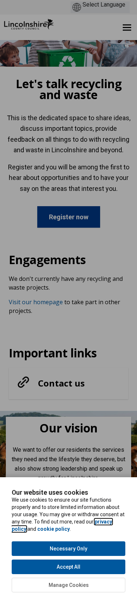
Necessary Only (68, 549)
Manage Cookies (69, 585)
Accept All (68, 567)
